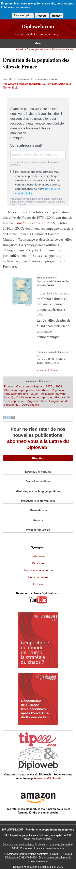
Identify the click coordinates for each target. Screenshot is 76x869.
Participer (38, 563)
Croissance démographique (34, 397)
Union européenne (62, 49)
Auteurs (38, 520)
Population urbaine (16, 393)
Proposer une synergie (38, 570)
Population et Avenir (30, 222)
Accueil (19, 49)
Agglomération (36, 401)
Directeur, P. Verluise (38, 471)
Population (58, 390)
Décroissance (30, 404)
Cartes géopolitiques (38, 49)
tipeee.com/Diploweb (47, 778)
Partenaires (38, 556)
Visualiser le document (49, 370)
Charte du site (38, 510)
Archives (38, 584)
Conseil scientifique (38, 481)
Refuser (57, 15)
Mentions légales (42, 838)
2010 (34, 393)
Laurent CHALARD (53, 83)
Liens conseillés (38, 577)
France (9, 386)
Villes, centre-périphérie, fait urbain (26, 390)
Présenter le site (54, 848)
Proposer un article (38, 529)
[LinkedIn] (9, 418)
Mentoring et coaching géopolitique (38, 491)
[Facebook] (4, 418)
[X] (13, 418)
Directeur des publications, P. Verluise (25, 844)
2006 (59, 386)
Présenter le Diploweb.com (38, 500)
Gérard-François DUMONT (24, 83)
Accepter (41, 15)
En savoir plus (23, 15)
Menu (38, 43)
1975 (49, 386)
